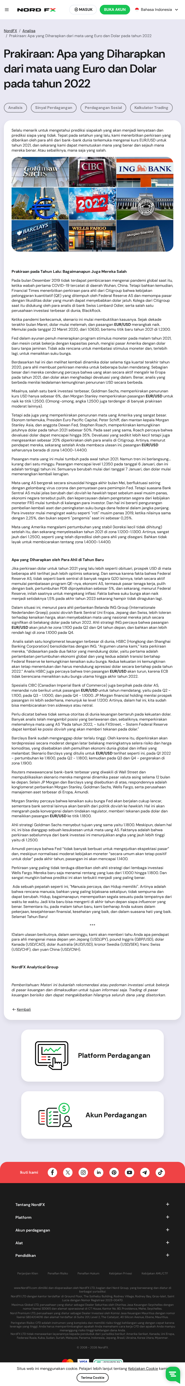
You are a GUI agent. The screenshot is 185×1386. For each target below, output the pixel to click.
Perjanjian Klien (27, 1273)
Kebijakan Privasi (120, 1273)
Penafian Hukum (88, 1273)
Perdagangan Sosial (103, 107)
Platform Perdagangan (114, 1055)
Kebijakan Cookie (143, 1368)
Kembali (24, 1009)
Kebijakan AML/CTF (155, 1273)
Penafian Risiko (58, 1273)
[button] (7, 10)
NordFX (10, 30)
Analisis (15, 107)
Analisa (28, 30)
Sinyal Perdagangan (53, 107)
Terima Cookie (92, 1377)
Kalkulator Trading (151, 107)
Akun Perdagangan (116, 1115)
